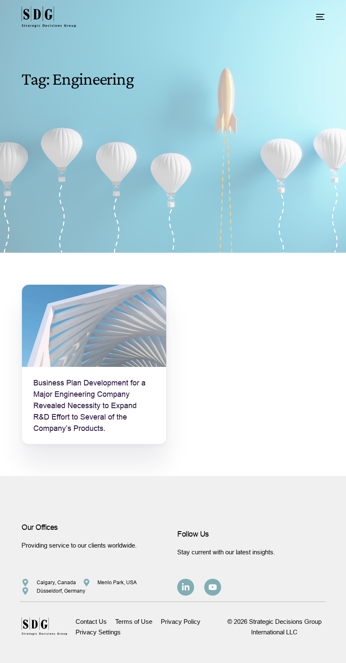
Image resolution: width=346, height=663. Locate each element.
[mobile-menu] (313, 16)
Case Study (52, 302)
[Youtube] (212, 587)
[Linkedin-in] (185, 587)
